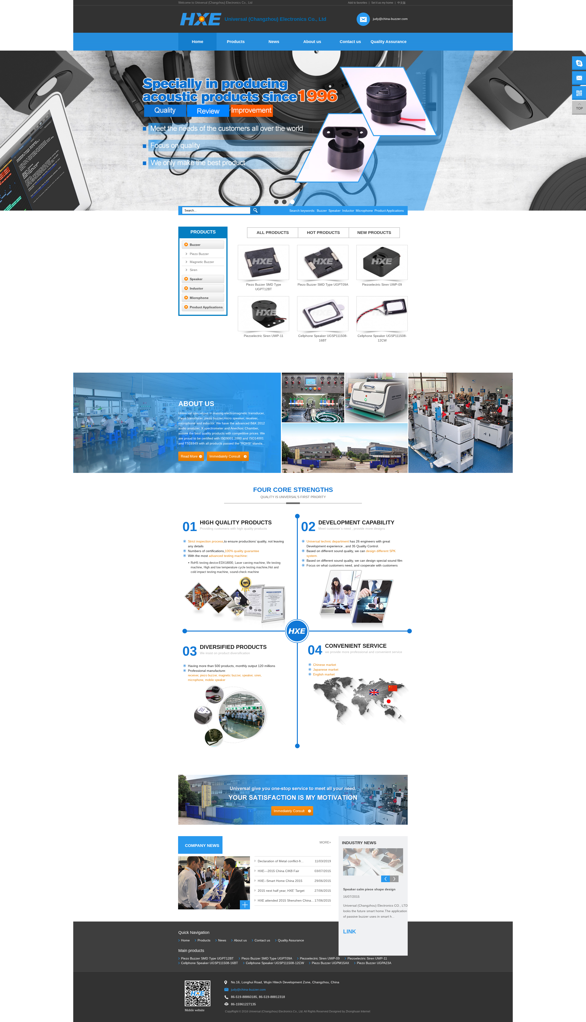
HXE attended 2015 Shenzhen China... (286, 900)
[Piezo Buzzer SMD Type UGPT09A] (322, 279)
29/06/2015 (323, 881)
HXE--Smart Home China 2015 (280, 881)
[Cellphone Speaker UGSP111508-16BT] (322, 330)
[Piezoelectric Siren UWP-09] (382, 279)
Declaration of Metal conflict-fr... (281, 861)
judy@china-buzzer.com (390, 19)
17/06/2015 (323, 900)
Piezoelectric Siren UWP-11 (263, 336)
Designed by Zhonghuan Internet (349, 1011)
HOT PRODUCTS (323, 232)
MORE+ (325, 842)
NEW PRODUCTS (374, 232)
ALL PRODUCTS (273, 232)
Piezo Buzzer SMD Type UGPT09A (323, 284)
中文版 (401, 2)
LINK (349, 931)
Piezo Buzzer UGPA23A (374, 963)
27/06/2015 (323, 890)
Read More (189, 456)
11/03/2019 (323, 861)
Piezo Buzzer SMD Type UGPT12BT (207, 958)
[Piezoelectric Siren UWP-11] (263, 330)
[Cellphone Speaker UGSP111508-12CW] (382, 330)
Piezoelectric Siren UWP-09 (382, 284)
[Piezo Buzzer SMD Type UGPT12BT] (263, 279)
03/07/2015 (323, 871)
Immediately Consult (224, 456)
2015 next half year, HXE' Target (281, 890)
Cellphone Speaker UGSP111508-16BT (209, 963)
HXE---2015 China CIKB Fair (278, 871)
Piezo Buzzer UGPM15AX (330, 963)
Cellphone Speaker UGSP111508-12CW (275, 963)
